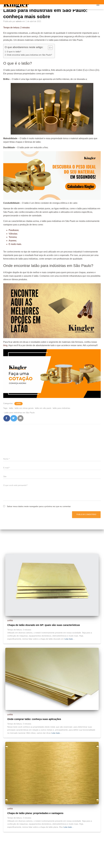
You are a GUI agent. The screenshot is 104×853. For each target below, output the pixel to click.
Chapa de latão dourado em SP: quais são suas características (43, 625)
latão (11, 408)
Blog (39, 843)
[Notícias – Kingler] (17, 4)
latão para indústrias (61, 408)
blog (5, 345)
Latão (18, 403)
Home (48, 843)
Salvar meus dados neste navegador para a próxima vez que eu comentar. (39, 506)
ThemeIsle (63, 850)
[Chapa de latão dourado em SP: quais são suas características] (52, 585)
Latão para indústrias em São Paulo (19, 412)
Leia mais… (69, 639)
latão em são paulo (43, 408)
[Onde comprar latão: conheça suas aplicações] (52, 679)
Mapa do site (61, 843)
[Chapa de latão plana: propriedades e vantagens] (52, 773)
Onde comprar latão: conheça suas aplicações (34, 719)
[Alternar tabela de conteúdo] (49, 47)
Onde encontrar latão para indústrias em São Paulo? (29, 55)
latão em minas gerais (24, 408)
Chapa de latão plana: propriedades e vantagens (35, 813)
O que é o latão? (14, 51)
